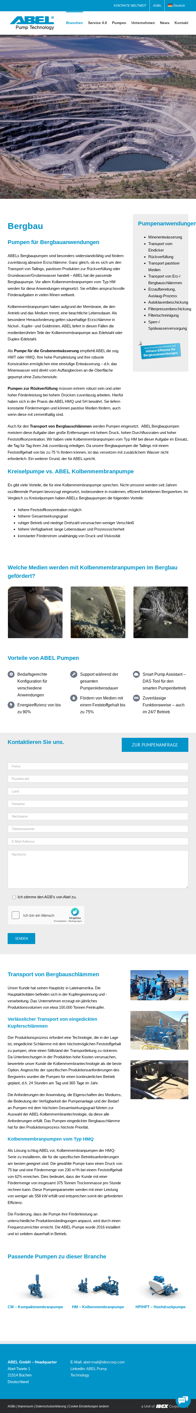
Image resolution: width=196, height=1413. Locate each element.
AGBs (12, 1406)
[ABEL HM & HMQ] (98, 1274)
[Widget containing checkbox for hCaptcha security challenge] (46, 915)
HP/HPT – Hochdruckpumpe (161, 1307)
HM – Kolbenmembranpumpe (98, 1307)
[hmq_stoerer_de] (160, 343)
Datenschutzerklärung (50, 1406)
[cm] (35, 1274)
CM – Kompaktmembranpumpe (35, 1307)
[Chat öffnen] (183, 1400)
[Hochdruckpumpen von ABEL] (160, 1274)
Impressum (25, 1406)
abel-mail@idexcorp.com (104, 1362)
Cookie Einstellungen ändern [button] (88, 1406)
